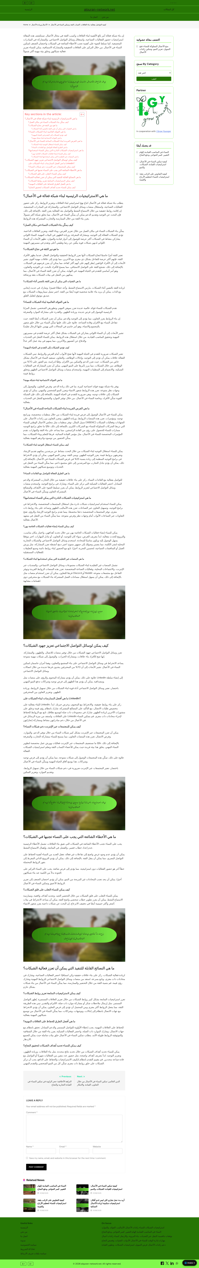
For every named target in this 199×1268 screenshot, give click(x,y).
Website (97, 1146)
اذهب (153, 78)
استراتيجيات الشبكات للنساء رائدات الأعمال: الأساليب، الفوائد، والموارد (133, 1227)
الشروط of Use (27, 1249)
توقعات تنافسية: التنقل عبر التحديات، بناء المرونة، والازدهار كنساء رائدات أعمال (137, 1236)
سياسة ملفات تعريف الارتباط (33, 1253)
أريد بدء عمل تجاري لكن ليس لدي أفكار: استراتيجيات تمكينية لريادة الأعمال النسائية (107, 1203)
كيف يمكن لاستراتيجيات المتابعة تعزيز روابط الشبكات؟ (51, 180)
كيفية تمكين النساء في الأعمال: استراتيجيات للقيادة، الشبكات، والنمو (153, 164)
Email (62, 1146)
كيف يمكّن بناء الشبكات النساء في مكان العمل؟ (48, 122)
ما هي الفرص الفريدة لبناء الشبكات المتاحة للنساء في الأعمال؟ (55, 141)
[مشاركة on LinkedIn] (172, 1264)
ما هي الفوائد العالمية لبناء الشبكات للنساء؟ (47, 131)
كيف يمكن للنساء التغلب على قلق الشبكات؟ (47, 173)
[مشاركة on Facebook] (162, 1264)
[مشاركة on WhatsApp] (177, 1264)
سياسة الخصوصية (28, 1244)
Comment (31, 1112)
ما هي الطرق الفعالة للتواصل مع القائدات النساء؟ (49, 147)
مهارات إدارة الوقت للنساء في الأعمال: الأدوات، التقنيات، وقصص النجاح (133, 1240)
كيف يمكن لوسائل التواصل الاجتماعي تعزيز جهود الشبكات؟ (51, 160)
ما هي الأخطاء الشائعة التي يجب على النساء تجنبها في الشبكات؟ (53, 170)
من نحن (105, 17)
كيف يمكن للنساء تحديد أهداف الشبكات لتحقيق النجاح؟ (52, 187)
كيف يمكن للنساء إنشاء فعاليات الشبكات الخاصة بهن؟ (51, 154)
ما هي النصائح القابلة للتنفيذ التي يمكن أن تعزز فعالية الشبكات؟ (53, 177)
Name (30, 1146)
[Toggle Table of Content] (81, 114)
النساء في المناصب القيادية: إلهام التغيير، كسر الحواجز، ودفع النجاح (154, 153)
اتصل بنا (93, 17)
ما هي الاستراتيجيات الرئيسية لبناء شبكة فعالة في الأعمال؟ (51, 118)
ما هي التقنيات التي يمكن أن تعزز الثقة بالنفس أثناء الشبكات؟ (53, 129)
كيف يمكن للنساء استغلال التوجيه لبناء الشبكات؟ (49, 144)
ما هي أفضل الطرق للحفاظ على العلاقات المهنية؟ (49, 184)
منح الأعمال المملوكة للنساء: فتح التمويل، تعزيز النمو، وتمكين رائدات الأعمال (154, 49)
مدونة (23, 1240)
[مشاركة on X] (167, 1264)
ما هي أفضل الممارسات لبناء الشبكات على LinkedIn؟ (51, 163)
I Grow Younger (163, 131)
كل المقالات (169, 9)
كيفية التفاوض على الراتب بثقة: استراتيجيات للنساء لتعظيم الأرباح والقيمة (51, 1203)
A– (31, 2)
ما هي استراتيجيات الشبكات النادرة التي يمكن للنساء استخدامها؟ (56, 150)
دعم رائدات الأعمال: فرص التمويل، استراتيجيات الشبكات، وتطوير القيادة (134, 1244)
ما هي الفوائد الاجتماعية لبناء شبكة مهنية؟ (46, 138)
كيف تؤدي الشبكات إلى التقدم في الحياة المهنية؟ (49, 135)
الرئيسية (28, 9)
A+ (25, 2)
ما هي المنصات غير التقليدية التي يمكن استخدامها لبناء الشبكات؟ (55, 157)
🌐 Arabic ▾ (190, 1263)
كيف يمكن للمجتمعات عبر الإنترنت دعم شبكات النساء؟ (51, 166)
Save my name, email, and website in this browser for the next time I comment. (67, 1158)
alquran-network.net (99, 9)
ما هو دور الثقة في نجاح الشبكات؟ (42, 125)
